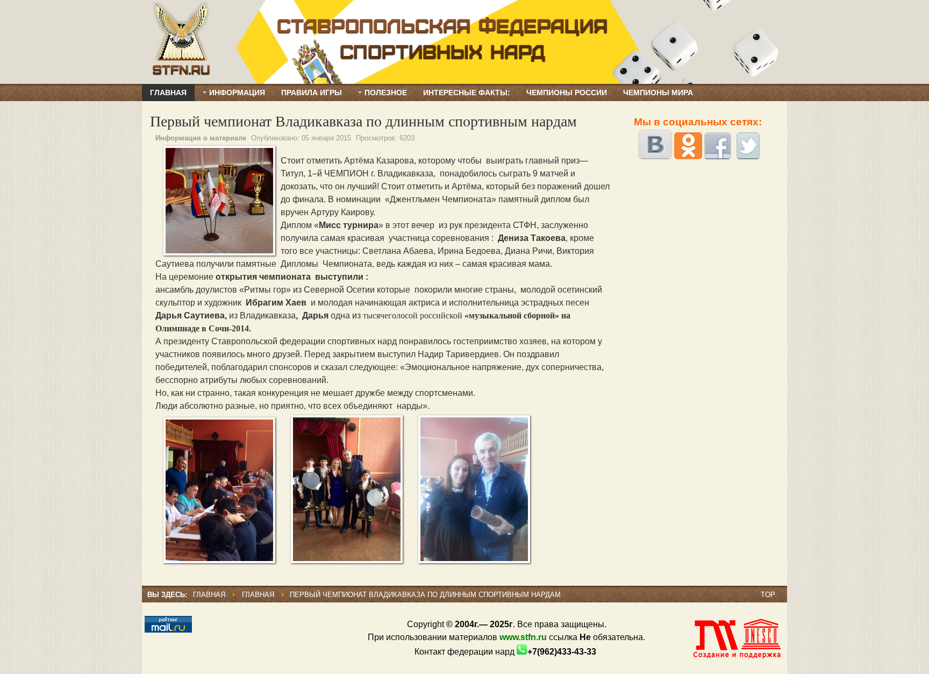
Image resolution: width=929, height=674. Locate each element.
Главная (209, 595)
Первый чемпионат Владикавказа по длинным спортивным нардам (363, 120)
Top (768, 595)
